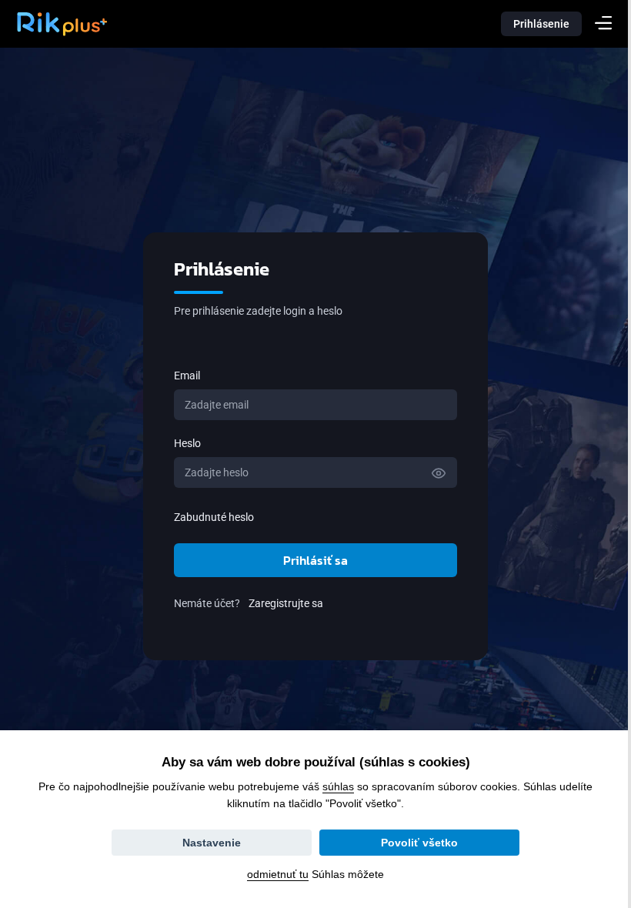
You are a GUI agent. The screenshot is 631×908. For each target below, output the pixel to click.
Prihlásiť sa (310, 560)
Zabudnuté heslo (209, 517)
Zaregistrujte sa (280, 603)
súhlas (333, 786)
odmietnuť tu (272, 874)
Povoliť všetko (414, 842)
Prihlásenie (541, 24)
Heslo (182, 443)
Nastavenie (206, 842)
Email (182, 375)
